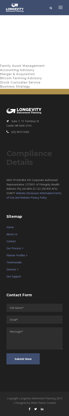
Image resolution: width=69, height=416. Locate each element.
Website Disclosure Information (35, 193)
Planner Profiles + (17, 255)
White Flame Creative (43, 403)
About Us (11, 234)
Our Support (13, 276)
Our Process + (15, 248)
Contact (11, 241)
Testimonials (14, 262)
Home (10, 227)
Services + (12, 269)
